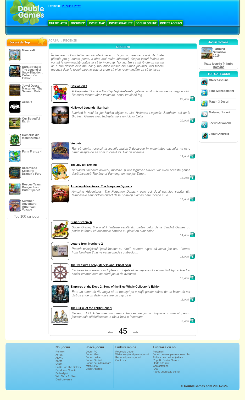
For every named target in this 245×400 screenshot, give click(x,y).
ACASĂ (53, 40)
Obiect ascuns (171, 23)
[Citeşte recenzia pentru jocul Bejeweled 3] (192, 98)
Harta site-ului (161, 363)
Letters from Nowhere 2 (87, 243)
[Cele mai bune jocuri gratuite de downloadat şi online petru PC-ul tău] (27, 13)
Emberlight (62, 373)
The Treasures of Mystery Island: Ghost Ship (101, 265)
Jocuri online (146, 23)
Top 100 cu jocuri (27, 216)
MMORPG (92, 365)
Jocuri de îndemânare (98, 363)
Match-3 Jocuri (219, 101)
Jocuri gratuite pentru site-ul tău (171, 354)
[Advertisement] (180, 68)
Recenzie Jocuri (124, 351)
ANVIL (59, 357)
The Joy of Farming (84, 165)
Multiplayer (58, 23)
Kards (59, 360)
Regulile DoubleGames (166, 360)
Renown (60, 351)
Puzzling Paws (71, 6)
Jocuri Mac (96, 23)
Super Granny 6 (81, 222)
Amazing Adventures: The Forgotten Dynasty (101, 186)
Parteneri (158, 351)
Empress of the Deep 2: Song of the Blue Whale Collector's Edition (115, 286)
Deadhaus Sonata (66, 370)
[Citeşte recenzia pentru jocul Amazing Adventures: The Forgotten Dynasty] (192, 199)
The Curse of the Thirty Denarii (91, 308)
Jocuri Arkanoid (220, 123)
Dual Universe (64, 379)
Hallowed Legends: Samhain (90, 107)
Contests (120, 360)
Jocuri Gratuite (120, 23)
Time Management (221, 91)
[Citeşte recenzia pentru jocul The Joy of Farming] (192, 177)
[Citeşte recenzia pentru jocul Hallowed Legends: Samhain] (192, 120)
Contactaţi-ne (160, 365)
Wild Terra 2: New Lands (66, 378)
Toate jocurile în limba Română (218, 65)
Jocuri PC (78, 23)
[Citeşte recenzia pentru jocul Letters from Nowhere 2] (192, 256)
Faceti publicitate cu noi (166, 371)
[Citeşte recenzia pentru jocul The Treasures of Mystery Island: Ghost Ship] (192, 277)
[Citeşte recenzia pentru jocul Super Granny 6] (192, 234)
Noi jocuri (63, 347)
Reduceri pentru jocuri (128, 357)
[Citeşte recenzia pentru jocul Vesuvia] (192, 156)
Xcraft (59, 354)
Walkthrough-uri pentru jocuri (132, 354)
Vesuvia (76, 143)
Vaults (59, 364)
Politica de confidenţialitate (168, 357)
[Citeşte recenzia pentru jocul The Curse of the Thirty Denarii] (192, 320)
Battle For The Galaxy (68, 367)
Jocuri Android (219, 134)
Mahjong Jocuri (219, 112)
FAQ (155, 368)
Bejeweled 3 (79, 86)
